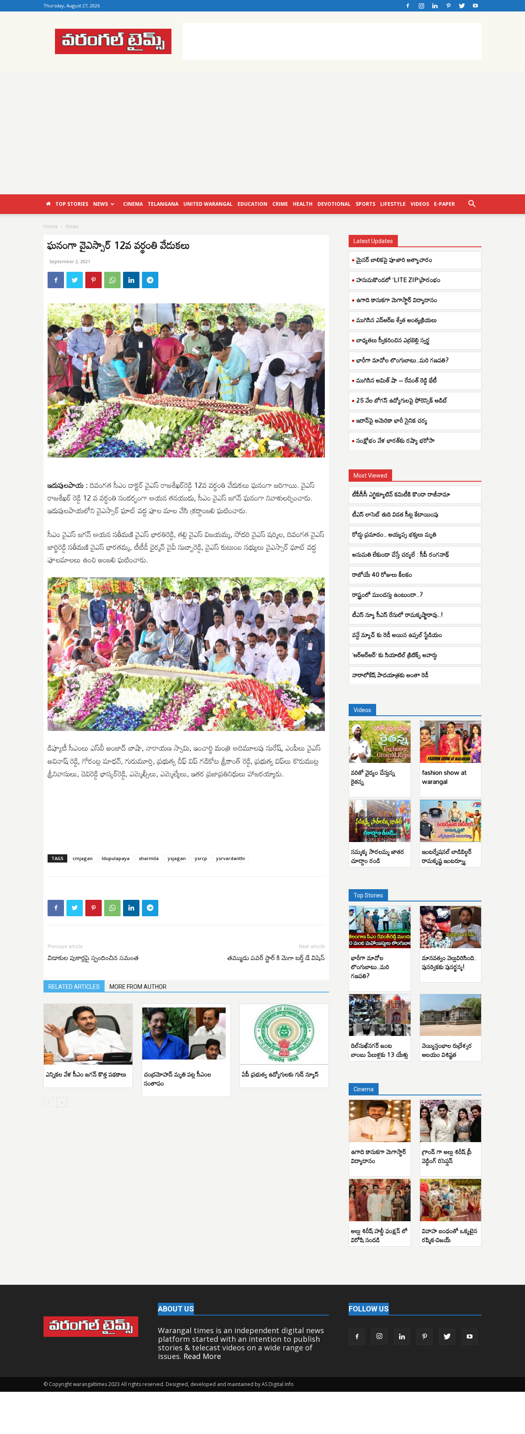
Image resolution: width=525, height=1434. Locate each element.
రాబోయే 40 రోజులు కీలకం (382, 574)
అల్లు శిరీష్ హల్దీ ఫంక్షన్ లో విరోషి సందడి (379, 1235)
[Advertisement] (332, 41)
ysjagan (177, 858)
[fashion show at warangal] (451, 742)
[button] (472, 204)
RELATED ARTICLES (74, 986)
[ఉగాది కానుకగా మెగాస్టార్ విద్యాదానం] (380, 1121)
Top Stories (71, 203)
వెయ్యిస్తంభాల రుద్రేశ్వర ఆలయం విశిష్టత (447, 1050)
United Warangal (208, 203)
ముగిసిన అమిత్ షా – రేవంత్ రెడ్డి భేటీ (396, 380)
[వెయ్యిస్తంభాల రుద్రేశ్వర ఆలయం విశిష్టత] (451, 1015)
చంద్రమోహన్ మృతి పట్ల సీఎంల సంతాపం (177, 1078)
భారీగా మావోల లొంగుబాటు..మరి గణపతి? (402, 360)
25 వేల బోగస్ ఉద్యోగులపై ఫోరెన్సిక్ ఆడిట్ (401, 400)
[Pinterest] (448, 5)
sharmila (149, 858)
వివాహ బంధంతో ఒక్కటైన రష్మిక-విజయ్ (449, 1235)
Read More (202, 1356)
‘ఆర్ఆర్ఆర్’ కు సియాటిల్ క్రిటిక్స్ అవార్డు (395, 655)
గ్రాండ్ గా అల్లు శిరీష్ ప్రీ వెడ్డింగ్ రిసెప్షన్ (447, 1156)
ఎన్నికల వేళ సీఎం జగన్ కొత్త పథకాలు (86, 1074)
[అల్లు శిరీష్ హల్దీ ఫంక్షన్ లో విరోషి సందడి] (380, 1200)
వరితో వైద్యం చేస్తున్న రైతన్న (373, 777)
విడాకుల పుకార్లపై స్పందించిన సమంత (93, 958)
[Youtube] (475, 5)
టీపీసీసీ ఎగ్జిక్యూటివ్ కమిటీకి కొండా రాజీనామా (402, 494)
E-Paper (444, 203)
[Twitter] (462, 5)
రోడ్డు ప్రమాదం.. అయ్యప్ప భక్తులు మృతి (395, 534)
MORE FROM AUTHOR (138, 986)
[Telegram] (150, 280)
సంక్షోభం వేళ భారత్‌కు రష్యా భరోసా (395, 440)
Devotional (334, 203)
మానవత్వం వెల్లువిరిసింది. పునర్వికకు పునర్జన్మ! (449, 962)
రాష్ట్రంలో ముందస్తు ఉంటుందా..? (387, 594)
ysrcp (201, 858)
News (100, 203)
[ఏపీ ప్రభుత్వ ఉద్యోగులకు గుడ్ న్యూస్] (284, 1034)
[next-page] (62, 1102)
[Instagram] (421, 5)
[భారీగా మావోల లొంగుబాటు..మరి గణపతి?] (380, 927)
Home (50, 226)
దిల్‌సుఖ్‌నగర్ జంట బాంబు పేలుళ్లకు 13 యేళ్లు (379, 1050)
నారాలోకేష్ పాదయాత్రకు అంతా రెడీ (390, 675)
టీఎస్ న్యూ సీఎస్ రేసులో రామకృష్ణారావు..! (397, 614)
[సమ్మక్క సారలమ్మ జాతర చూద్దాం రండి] (380, 821)
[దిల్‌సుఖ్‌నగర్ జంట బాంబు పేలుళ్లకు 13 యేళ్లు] (380, 1015)
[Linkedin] (435, 5)
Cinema (133, 203)
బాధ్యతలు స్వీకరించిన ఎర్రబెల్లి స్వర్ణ (393, 340)
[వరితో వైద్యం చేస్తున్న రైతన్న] (380, 742)
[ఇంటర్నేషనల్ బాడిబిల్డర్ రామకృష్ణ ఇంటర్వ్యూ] (451, 821)
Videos (420, 203)
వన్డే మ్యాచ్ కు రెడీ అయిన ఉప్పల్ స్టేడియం (397, 634)
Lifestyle (393, 203)
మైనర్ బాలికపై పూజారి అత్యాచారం (394, 259)
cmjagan (83, 858)
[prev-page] (48, 1102)
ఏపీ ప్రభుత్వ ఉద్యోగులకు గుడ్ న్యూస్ (280, 1074)
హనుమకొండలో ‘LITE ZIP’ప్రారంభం (398, 279)
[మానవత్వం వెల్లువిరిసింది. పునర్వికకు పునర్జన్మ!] (451, 927)
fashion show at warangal (444, 777)
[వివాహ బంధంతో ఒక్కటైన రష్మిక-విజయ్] (451, 1200)
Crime (280, 203)
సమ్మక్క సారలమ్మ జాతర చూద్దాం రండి (377, 856)
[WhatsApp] (112, 280)
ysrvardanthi (230, 858)
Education (252, 203)
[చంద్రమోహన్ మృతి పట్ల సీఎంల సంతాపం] (186, 1034)
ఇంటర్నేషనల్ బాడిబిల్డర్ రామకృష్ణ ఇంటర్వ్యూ (447, 856)
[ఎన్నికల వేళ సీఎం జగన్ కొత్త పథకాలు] (88, 1034)
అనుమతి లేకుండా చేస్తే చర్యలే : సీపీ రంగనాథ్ (400, 554)
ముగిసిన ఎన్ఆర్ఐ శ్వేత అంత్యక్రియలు (396, 320)
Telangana (163, 203)
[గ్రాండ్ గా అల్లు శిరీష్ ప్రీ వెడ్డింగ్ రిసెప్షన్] (451, 1121)
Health (303, 203)
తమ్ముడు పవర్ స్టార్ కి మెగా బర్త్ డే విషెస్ (276, 958)
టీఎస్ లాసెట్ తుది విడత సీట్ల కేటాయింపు (396, 514)
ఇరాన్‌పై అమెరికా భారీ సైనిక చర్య (391, 420)
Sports (365, 203)
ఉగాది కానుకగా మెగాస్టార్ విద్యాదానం (396, 300)
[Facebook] (408, 5)
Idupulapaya (116, 858)
